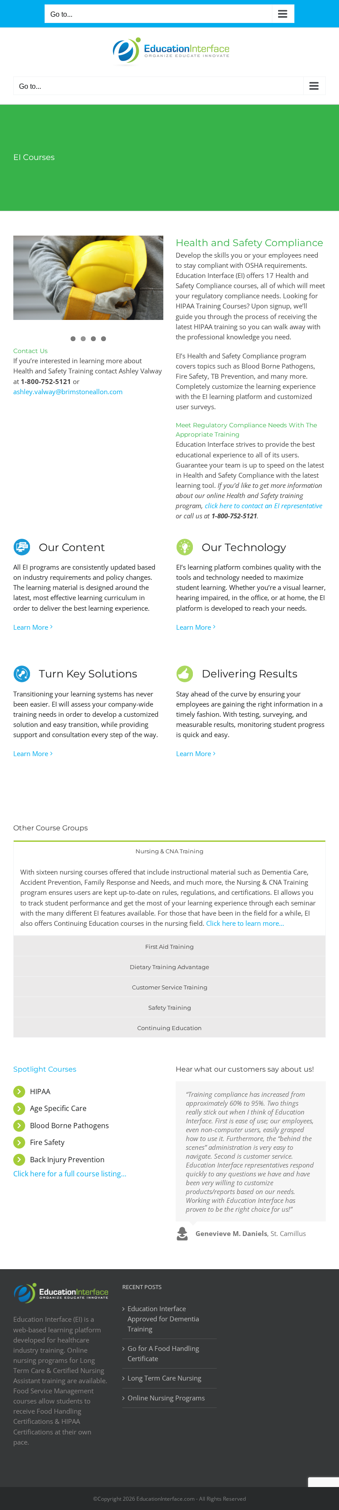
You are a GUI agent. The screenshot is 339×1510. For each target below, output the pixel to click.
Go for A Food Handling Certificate (163, 1353)
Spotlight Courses (44, 1069)
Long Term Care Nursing (164, 1377)
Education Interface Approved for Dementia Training (163, 1318)
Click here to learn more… (245, 923)
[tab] (169, 850)
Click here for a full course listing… (69, 1174)
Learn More (30, 627)
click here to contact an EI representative (263, 505)
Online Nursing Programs (166, 1397)
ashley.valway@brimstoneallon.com (68, 391)
